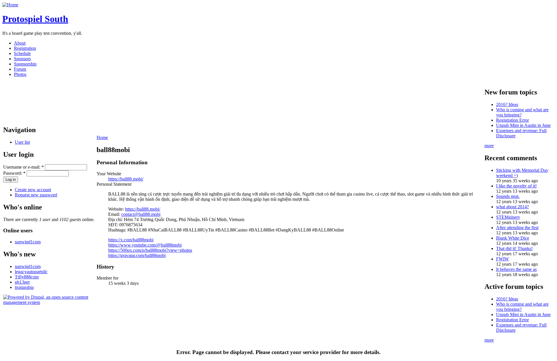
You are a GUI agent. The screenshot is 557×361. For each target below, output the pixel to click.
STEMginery (508, 217)
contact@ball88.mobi (140, 214)
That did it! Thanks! (514, 248)
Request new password (36, 194)
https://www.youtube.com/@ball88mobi (145, 245)
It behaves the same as (516, 269)
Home (102, 137)
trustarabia (24, 287)
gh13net (22, 282)
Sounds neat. (508, 196)
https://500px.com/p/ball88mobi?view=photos (150, 250)
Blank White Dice (512, 238)
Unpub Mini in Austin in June (523, 125)
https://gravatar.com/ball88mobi (137, 255)
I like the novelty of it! (516, 185)
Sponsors (22, 58)
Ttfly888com (27, 276)
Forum (20, 69)
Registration (25, 48)
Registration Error (512, 120)
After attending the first (517, 227)
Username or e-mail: (23, 167)
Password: (14, 173)
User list (22, 142)
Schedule (22, 53)
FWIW (502, 258)
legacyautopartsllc (31, 271)
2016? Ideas (507, 104)
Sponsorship (25, 63)
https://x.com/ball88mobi (130, 239)
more (489, 145)
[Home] (10, 4)
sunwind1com (28, 241)
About (20, 43)
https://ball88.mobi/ (125, 178)
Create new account (33, 189)
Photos (20, 74)
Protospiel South (35, 19)
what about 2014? (512, 206)
